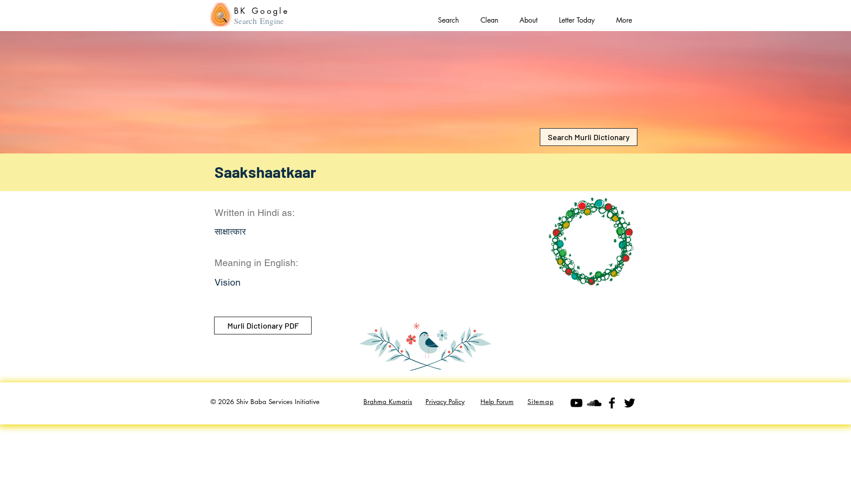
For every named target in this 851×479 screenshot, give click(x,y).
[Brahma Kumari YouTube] (576, 403)
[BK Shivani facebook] (612, 403)
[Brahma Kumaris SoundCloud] (594, 403)
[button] (624, 16)
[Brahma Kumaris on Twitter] (629, 403)
